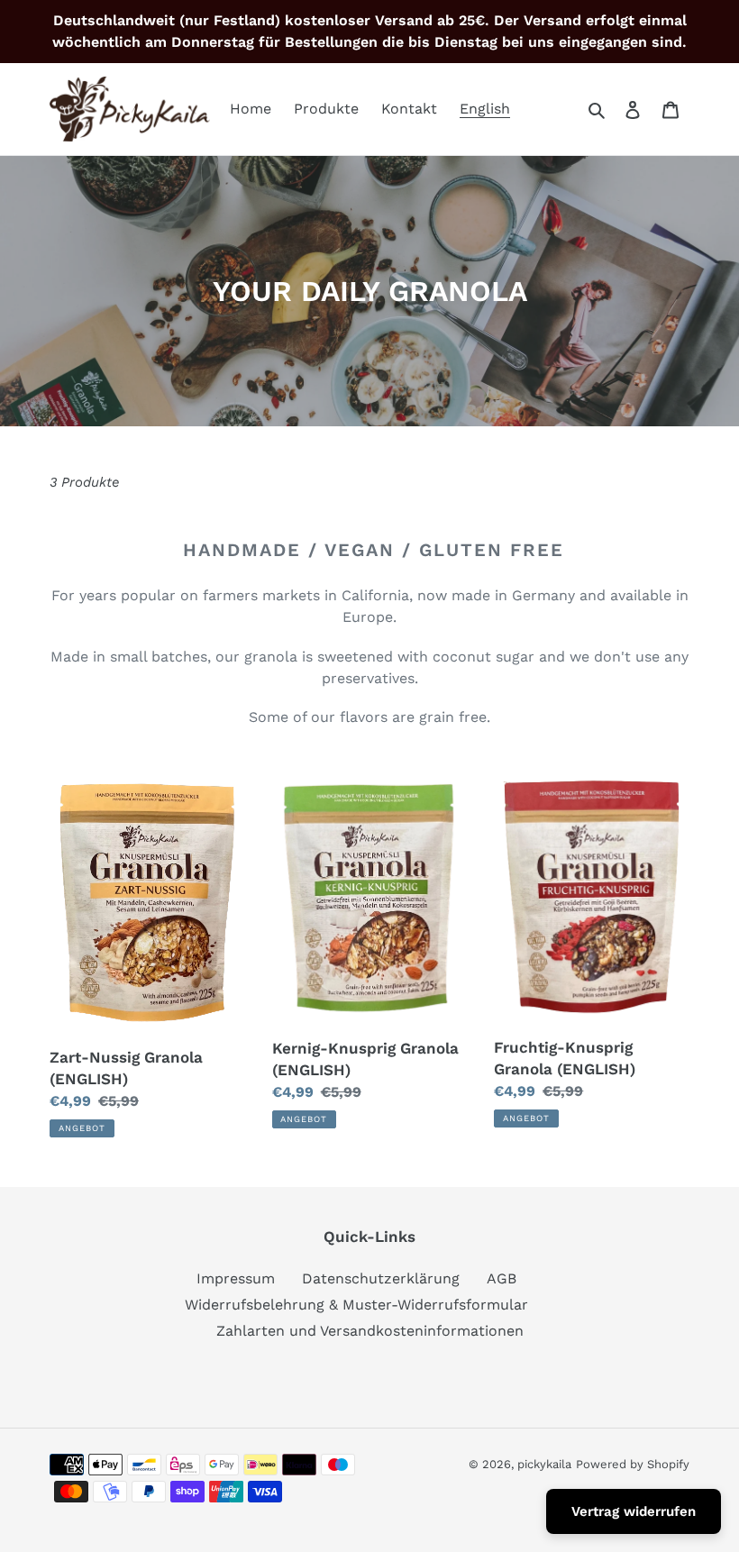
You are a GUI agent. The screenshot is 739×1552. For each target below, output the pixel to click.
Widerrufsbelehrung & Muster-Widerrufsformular (356, 1304)
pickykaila (544, 1464)
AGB (501, 1278)
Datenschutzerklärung (381, 1278)
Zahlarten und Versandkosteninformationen (370, 1330)
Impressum (235, 1278)
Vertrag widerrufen (633, 1511)
